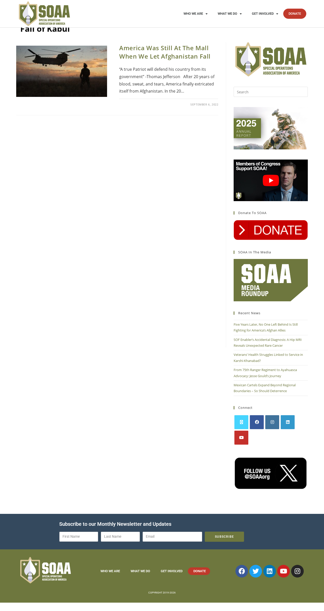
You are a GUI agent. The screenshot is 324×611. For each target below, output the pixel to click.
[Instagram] (272, 422)
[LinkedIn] (288, 422)
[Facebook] (257, 422)
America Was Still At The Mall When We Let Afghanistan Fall (165, 52)
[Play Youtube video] (271, 180)
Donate (295, 13)
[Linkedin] (269, 571)
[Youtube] (241, 438)
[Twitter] (255, 571)
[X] (241, 422)
